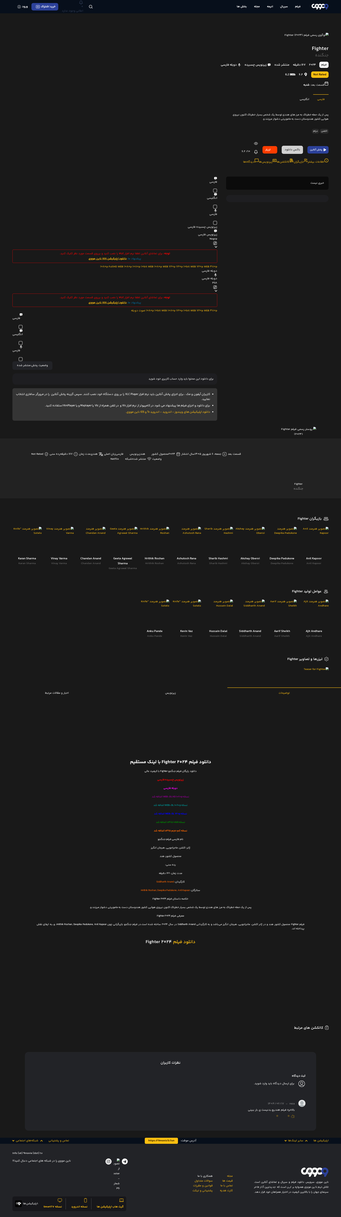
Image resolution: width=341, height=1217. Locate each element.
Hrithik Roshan (154, 563)
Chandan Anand (91, 563)
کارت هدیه (226, 1190)
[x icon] (117, 1174)
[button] (296, 1141)
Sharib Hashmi (218, 563)
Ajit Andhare (314, 636)
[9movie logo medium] (320, 7)
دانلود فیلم (183, 942)
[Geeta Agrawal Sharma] (122, 541)
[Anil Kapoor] (314, 541)
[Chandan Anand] (90, 541)
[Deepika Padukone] (282, 541)
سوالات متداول (203, 1181)
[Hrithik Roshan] (154, 541)
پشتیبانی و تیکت (203, 1190)
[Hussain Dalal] (218, 614)
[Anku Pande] (154, 614)
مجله (230, 1176)
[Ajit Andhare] (314, 614)
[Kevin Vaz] (186, 614)
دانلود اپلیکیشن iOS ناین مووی (107, 259)
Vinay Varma (59, 563)
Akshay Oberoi (250, 563)
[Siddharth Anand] (250, 614)
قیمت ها (227, 1181)
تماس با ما (226, 1185)
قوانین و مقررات (203, 1185)
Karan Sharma (27, 563)
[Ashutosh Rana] (186, 541)
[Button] (90, 7)
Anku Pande (154, 636)
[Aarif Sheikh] (282, 614)
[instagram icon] (108, 1161)
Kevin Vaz (186, 636)
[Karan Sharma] (27, 541)
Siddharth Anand (250, 636)
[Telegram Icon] (125, 1161)
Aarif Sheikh (282, 636)
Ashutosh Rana (186, 563)
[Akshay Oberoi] (250, 541)
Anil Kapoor (313, 563)
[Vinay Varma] (59, 541)
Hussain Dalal (218, 636)
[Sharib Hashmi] (218, 541)
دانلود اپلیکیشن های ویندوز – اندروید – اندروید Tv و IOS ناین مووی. (168, 412)
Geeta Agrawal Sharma (123, 568)
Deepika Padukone (282, 563)
